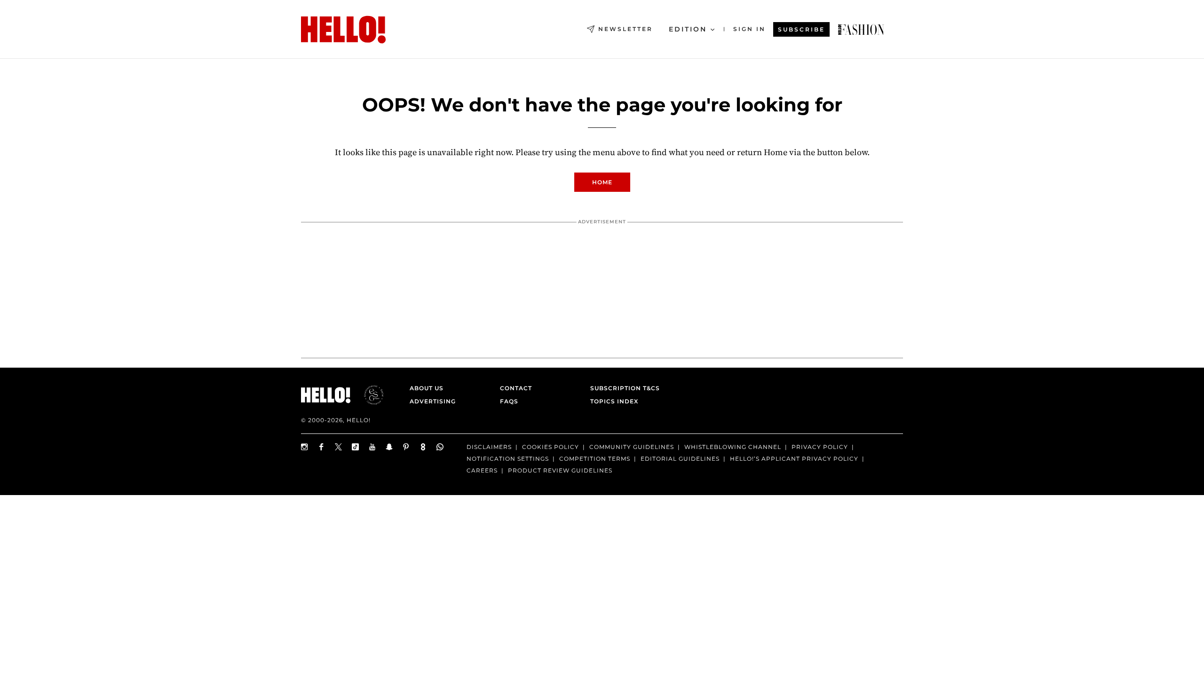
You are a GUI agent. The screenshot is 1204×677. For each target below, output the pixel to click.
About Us (427, 388)
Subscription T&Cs (622, 388)
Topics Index (614, 401)
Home (602, 182)
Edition (688, 29)
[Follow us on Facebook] (321, 446)
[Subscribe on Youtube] (372, 446)
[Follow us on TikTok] (355, 446)
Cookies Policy (550, 446)
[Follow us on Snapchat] (389, 446)
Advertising (433, 401)
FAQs (509, 401)
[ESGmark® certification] (368, 395)
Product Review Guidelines (560, 470)
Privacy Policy (820, 446)
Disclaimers (489, 446)
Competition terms (594, 458)
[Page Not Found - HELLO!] (861, 29)
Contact (516, 388)
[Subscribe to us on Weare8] (423, 446)
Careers (482, 470)
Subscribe (801, 29)
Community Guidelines (631, 446)
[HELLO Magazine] (343, 30)
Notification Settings (508, 458)
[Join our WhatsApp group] (440, 446)
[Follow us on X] (338, 446)
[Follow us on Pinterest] (406, 446)
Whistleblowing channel (732, 446)
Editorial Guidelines (680, 458)
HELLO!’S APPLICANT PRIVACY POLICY (794, 458)
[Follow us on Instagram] (305, 446)
